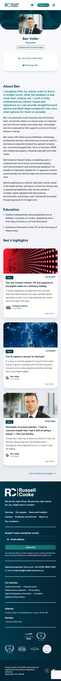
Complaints (38, 594)
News (9, 278)
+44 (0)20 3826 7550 (45, 567)
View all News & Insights (41, 473)
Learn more (49, 314)
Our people (21, 512)
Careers (9, 517)
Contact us (43, 5)
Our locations (11, 521)
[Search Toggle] (32, 5)
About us (43, 517)
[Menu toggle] (53, 5)
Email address (17, 539)
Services (9, 512)
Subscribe (30, 547)
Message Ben (31, 65)
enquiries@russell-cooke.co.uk (28, 570)
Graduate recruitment (26, 517)
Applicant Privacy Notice (15, 597)
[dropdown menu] (30, 307)
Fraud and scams (30, 587)
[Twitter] (47, 670)
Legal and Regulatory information (18, 594)
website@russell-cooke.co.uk (39, 555)
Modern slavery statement (15, 590)
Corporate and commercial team (30, 47)
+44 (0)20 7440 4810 (31, 58)
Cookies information (13, 587)
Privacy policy (34, 590)
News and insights (38, 512)
